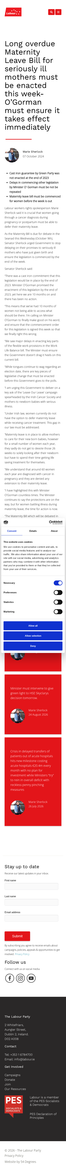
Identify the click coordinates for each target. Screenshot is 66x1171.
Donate (10, 1079)
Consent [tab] (11, 531)
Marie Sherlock (33, 151)
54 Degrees (28, 1162)
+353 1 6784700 (21, 1054)
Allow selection (33, 635)
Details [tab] (33, 531)
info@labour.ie (24, 1059)
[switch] (58, 592)
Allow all (33, 625)
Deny (33, 646)
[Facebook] (9, 979)
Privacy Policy (22, 954)
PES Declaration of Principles (43, 1116)
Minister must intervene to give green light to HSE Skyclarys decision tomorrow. (31, 693)
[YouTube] (31, 979)
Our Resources (15, 1089)
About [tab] (54, 531)
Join (8, 1084)
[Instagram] (20, 979)
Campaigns (12, 1075)
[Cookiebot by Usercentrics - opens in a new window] (49, 522)
